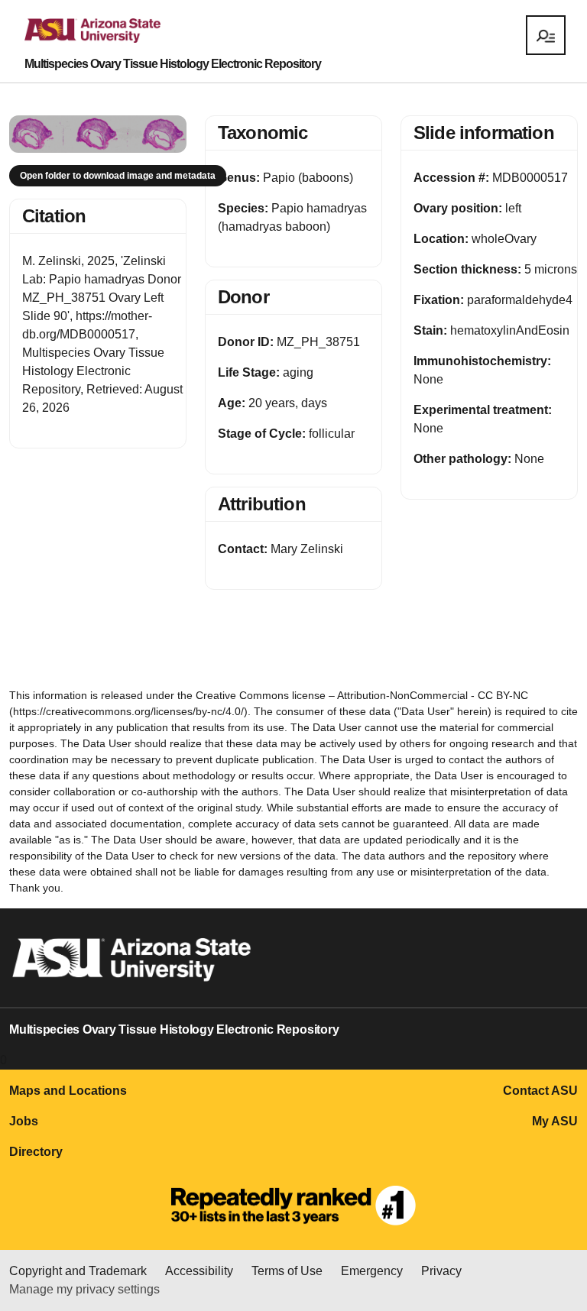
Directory (36, 1151)
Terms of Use (287, 1270)
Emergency (372, 1270)
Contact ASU (540, 1090)
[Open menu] (546, 35)
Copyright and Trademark (78, 1270)
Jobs (23, 1121)
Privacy (441, 1270)
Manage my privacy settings (84, 1289)
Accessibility (199, 1270)
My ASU (555, 1121)
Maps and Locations (68, 1090)
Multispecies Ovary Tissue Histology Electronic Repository (172, 64)
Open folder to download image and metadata (118, 175)
